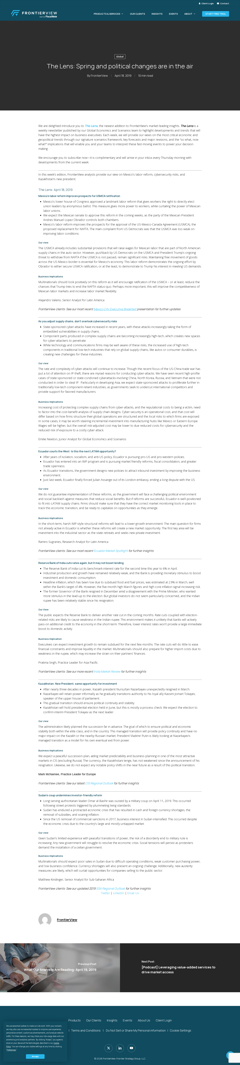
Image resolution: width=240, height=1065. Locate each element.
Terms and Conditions (86, 1030)
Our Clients (93, 1020)
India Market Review (107, 671)
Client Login (164, 1020)
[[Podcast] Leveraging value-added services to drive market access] (180, 967)
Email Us (133, 893)
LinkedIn (118, 893)
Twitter (105, 893)
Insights (112, 1020)
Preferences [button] (11, 1050)
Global (120, 56)
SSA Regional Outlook (110, 888)
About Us (144, 1020)
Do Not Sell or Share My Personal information (136, 1030)
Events (127, 1020)
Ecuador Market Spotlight (111, 551)
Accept (35, 1056)
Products (74, 1020)
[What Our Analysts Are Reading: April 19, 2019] (60, 967)
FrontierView (99, 76)
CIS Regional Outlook (99, 783)
